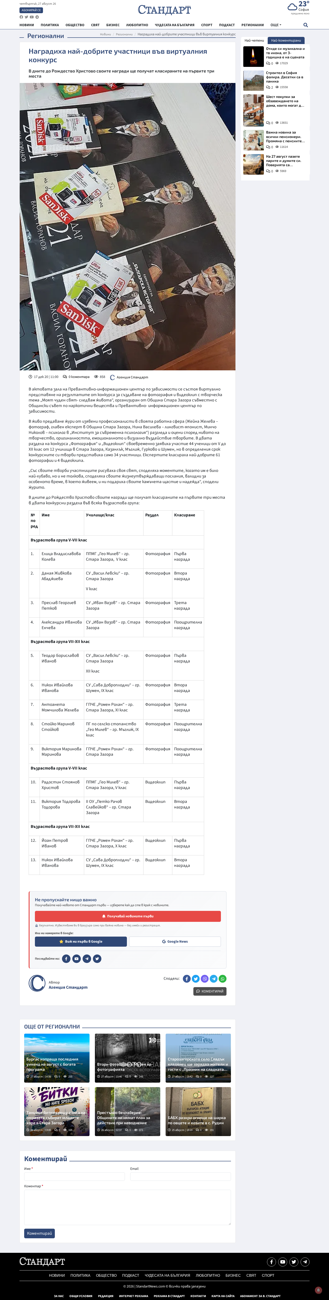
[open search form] (305, 25)
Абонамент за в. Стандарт (260, 1296)
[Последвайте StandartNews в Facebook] (21, 17)
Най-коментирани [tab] (286, 40)
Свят (251, 1275)
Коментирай (212, 991)
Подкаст (130, 1275)
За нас (59, 1296)
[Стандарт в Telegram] (87, 958)
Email (134, 1169)
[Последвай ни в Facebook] (271, 1262)
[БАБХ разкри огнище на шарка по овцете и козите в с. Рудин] (198, 1111)
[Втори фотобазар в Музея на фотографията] (127, 1058)
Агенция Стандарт (132, 377)
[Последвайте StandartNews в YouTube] (32, 17)
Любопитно (208, 1275)
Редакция (105, 1296)
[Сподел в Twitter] (196, 979)
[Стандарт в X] (97, 958)
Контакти (198, 1296)
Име (28, 1169)
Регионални (124, 34)
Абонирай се (31, 10)
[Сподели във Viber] (205, 979)
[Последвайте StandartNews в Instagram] (26, 17)
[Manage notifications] (318, 1290)
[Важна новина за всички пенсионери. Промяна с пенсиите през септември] (253, 140)
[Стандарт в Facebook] (66, 958)
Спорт (268, 1275)
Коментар (33, 1186)
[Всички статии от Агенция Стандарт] (37, 983)
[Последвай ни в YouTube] (282, 1262)
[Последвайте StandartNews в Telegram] (37, 17)
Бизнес (233, 1275)
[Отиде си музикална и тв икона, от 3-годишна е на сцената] (253, 56)
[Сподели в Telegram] (214, 979)
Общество (106, 1275)
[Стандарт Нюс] (42, 1265)
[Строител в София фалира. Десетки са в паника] (253, 80)
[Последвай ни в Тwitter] (293, 1262)
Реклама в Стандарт (169, 1296)
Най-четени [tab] (254, 40)
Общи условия (80, 1296)
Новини (105, 34)
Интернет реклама (133, 1296)
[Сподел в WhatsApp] (222, 979)
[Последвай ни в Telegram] (305, 1262)
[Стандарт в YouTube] (76, 958)
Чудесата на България (167, 1275)
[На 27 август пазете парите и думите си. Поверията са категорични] (253, 164)
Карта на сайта (223, 1296)
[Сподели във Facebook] (187, 979)
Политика (80, 1275)
